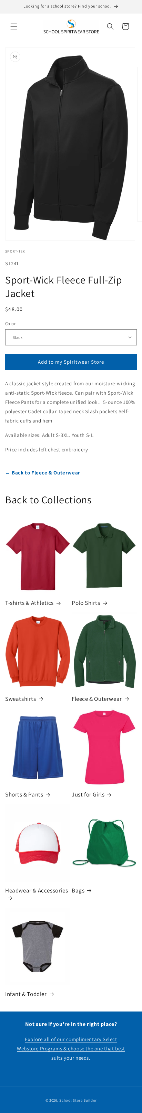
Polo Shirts (86, 603)
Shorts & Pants (24, 794)
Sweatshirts (20, 699)
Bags (78, 890)
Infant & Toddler (26, 994)
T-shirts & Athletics (29, 603)
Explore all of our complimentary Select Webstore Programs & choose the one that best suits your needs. (71, 1048)
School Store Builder (78, 1100)
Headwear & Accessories (36, 890)
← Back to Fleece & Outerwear (42, 472)
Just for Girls (88, 794)
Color (10, 324)
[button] (13, 26)
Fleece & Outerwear (97, 699)
